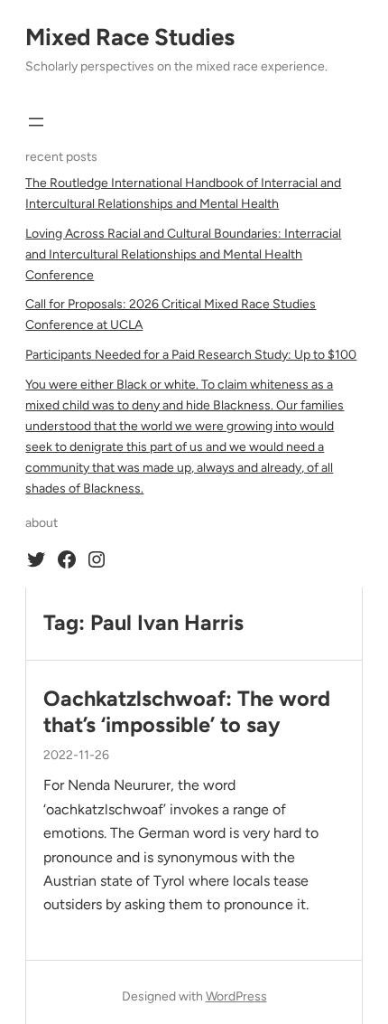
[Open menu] (36, 122)
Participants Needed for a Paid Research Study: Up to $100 (190, 354)
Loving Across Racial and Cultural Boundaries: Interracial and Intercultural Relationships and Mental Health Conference (183, 254)
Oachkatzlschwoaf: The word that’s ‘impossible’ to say (186, 711)
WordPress (236, 996)
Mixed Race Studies (130, 37)
